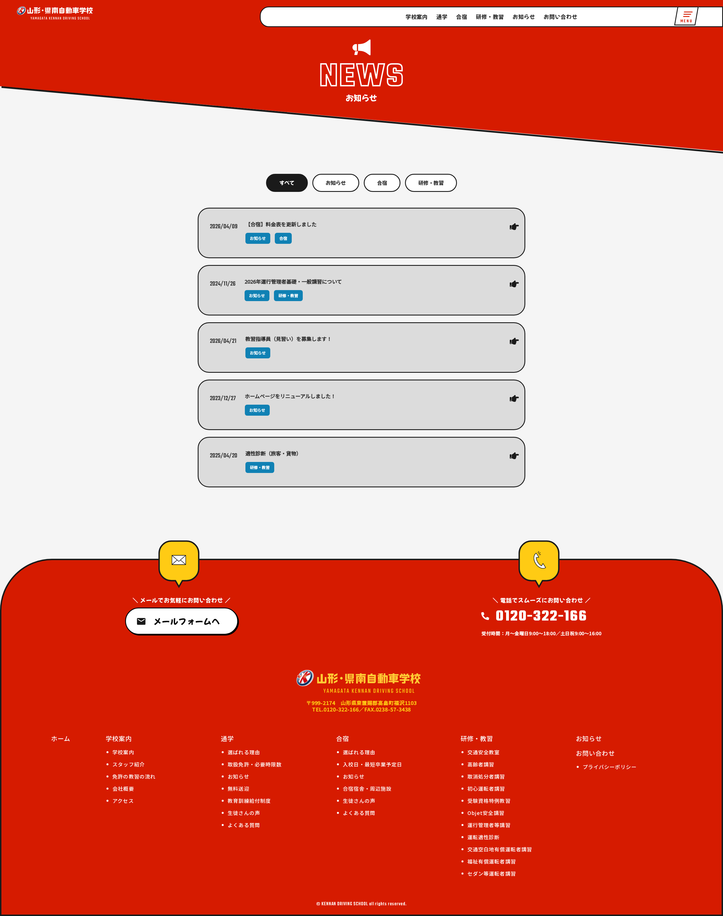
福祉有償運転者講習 (491, 861)
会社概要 (123, 788)
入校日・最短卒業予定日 (372, 764)
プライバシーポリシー (610, 766)
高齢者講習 (481, 764)
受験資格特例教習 (489, 800)
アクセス (123, 800)
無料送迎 (238, 788)
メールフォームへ (187, 621)
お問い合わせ (561, 16)
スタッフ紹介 (128, 764)
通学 (442, 16)
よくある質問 (244, 825)
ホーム (60, 738)
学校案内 (417, 16)
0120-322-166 (541, 616)
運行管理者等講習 (489, 825)
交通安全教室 (483, 752)
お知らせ (524, 16)
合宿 (461, 16)
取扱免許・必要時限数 (255, 764)
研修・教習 (490, 16)
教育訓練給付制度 (249, 800)
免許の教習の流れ (134, 776)
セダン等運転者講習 (491, 873)
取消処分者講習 (486, 776)
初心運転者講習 (486, 788)
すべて (287, 182)
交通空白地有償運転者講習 (499, 849)
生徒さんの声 (244, 812)
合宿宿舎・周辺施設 (367, 788)
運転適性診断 (483, 837)
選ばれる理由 (244, 752)
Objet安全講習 (485, 812)
